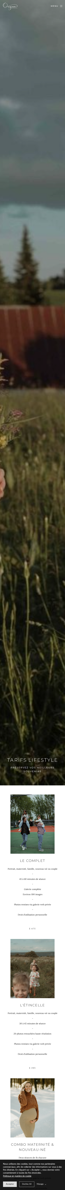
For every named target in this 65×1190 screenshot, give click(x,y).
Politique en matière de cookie (17, 1176)
